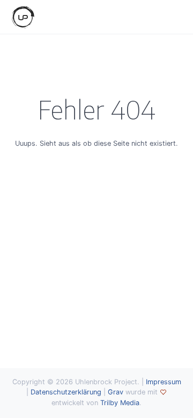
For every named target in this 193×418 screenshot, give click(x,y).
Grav (115, 392)
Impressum (163, 382)
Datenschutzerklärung (66, 392)
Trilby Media (119, 403)
